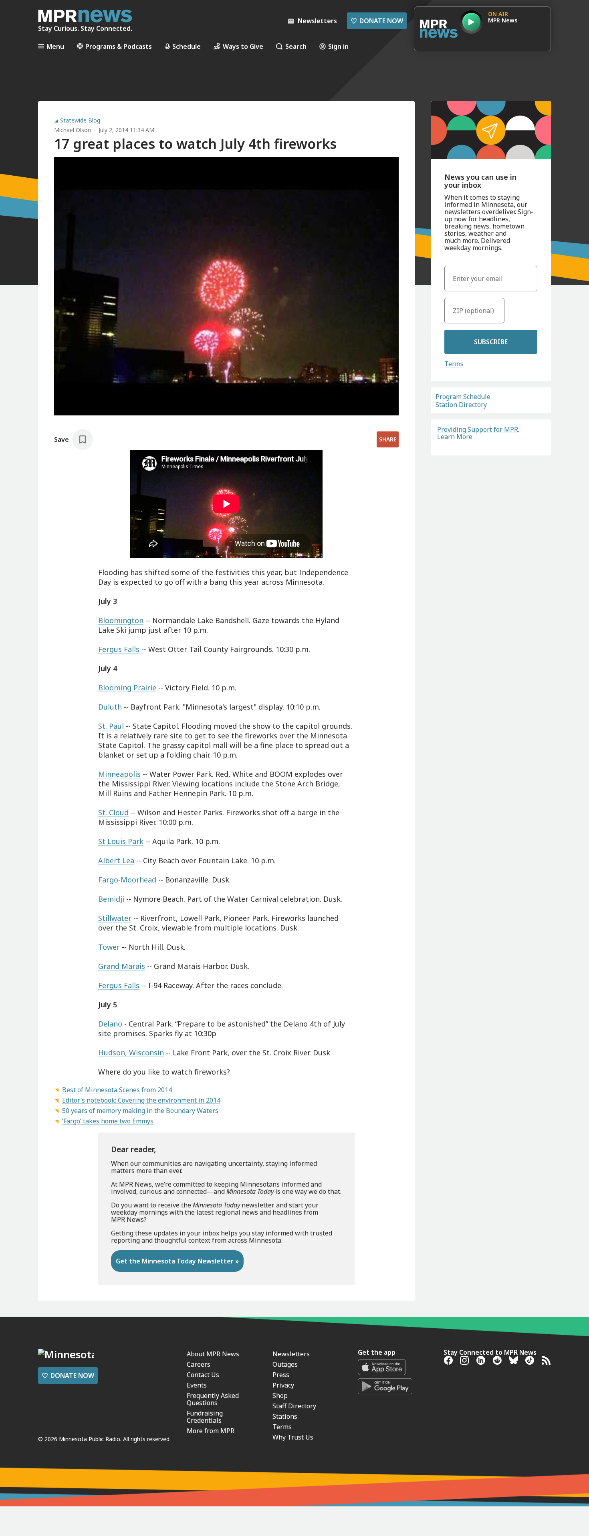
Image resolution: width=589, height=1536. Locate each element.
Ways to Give (243, 46)
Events (197, 1385)
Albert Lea (116, 860)
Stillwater (114, 918)
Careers (198, 1364)
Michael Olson (72, 130)
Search (296, 46)
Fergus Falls (118, 649)
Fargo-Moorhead (127, 879)
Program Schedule (463, 396)
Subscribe (491, 341)
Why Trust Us (292, 1437)
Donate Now (377, 21)
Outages (285, 1364)
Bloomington (120, 620)
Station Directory (461, 404)
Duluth (110, 707)
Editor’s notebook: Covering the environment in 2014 (141, 1100)
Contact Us (203, 1374)
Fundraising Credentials (205, 1417)
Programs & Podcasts (118, 46)
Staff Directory (294, 1406)
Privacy (283, 1385)
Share (387, 439)
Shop (280, 1395)
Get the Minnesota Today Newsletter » (177, 1261)
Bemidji (111, 899)
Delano (110, 1024)
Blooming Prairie (127, 687)
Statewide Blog (80, 120)
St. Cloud (113, 812)
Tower (109, 947)
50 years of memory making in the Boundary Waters (140, 1110)
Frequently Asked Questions (213, 1399)
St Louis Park (120, 841)
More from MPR (210, 1430)
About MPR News (213, 1354)
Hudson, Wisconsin (131, 1052)
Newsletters (291, 1354)
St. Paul (111, 726)
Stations (284, 1416)
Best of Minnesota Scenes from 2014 (117, 1089)
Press (280, 1374)
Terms (454, 363)
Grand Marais (121, 966)
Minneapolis (119, 774)
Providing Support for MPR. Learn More (478, 433)
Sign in (338, 46)
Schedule (186, 46)
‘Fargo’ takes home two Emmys (107, 1121)
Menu (55, 46)
